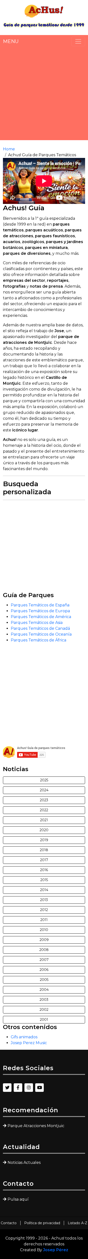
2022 (44, 810)
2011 (44, 920)
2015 (44, 880)
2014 (44, 890)
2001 (44, 1019)
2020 (44, 830)
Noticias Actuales (24, 1162)
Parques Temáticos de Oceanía (41, 634)
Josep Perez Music (29, 1042)
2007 (44, 960)
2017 (44, 860)
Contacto (9, 1223)
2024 (44, 790)
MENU (11, 41)
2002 (44, 1009)
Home (9, 149)
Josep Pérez (55, 1250)
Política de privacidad (42, 1223)
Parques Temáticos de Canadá (40, 628)
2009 (44, 940)
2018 (44, 850)
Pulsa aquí (18, 1199)
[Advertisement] (44, 93)
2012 (44, 910)
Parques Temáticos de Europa (40, 611)
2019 (44, 840)
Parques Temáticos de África (38, 640)
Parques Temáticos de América (41, 616)
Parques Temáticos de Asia (37, 622)
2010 (44, 930)
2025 (44, 780)
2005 (44, 979)
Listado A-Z (77, 1223)
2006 (44, 969)
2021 (44, 820)
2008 (44, 950)
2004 (44, 989)
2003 (44, 999)
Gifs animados (24, 1037)
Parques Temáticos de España (40, 605)
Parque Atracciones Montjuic (36, 1125)
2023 (44, 800)
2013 (44, 900)
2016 (44, 870)
